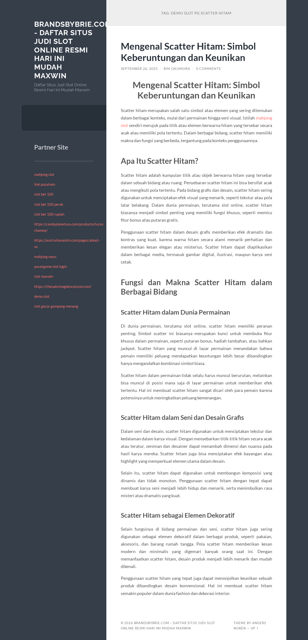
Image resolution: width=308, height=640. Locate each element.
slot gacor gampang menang (56, 306)
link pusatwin (44, 184)
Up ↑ (255, 628)
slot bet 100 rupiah (49, 214)
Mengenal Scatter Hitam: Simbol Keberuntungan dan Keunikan (188, 51)
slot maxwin (43, 276)
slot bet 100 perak (48, 204)
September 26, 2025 (139, 69)
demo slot (42, 296)
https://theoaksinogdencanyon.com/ (62, 286)
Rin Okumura (177, 69)
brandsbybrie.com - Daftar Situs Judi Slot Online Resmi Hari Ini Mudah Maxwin (72, 50)
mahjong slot (44, 174)
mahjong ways (45, 256)
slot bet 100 (43, 194)
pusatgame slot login (50, 266)
